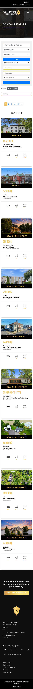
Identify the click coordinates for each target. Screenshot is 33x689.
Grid (9, 88)
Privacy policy (7, 672)
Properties (6, 662)
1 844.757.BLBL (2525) (12, 646)
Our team (6, 665)
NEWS (26, 2)
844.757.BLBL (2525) (21, 5)
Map (15, 88)
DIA (14, 686)
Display (4, 88)
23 (18, 104)
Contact (5, 670)
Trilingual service (9, 667)
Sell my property (16, 593)
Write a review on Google (12, 654)
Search (16, 59)
